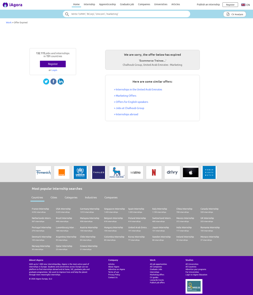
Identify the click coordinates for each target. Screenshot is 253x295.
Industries (91, 197)
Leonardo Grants (157, 280)
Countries (37, 197)
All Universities (192, 264)
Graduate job (127, 4)
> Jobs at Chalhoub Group (129, 108)
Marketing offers (157, 274)
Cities (54, 197)
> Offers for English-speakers (131, 101)
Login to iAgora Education (196, 274)
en (248, 4)
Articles (175, 4)
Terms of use (113, 272)
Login (54, 70)
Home (76, 4)
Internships (154, 272)
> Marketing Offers (125, 95)
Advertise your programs (196, 269)
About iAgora (113, 267)
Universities (160, 4)
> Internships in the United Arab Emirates (138, 89)
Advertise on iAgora (116, 269)
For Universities (192, 272)
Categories (71, 197)
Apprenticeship (107, 4)
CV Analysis (237, 14)
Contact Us (113, 277)
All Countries (191, 267)
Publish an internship (208, 4)
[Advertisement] (126, 37)
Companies (144, 4)
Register (53, 63)
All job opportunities (158, 264)
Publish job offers (157, 282)
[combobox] (126, 14)
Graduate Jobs (156, 269)
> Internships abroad (126, 114)
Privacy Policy (114, 274)
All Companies (156, 267)
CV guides (154, 277)
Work (9, 22)
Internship (89, 4)
